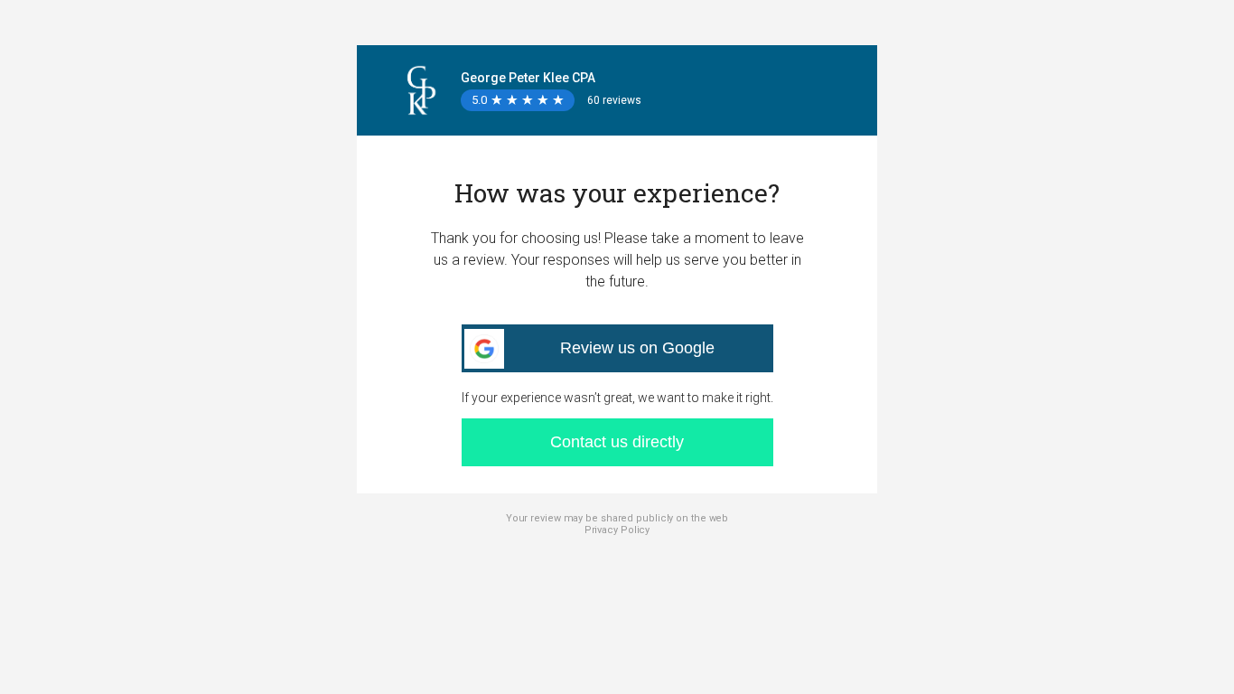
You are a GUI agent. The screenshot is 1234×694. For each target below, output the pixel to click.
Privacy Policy (617, 530)
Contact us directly (617, 442)
